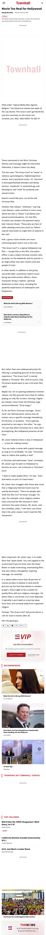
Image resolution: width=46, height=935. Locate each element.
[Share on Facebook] (12, 625)
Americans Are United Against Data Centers (19, 917)
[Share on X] (3, 625)
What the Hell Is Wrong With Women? (17, 696)
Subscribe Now (33, 655)
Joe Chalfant (7, 735)
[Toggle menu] (4, 3)
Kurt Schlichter (8, 699)
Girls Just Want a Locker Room (16, 849)
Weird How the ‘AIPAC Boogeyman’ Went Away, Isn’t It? (20, 823)
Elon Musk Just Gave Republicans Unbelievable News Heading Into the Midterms (21, 731)
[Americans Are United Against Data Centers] (23, 902)
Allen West (6, 769)
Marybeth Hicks (7, 12)
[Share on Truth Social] (8, 625)
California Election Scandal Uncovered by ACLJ (21, 839)
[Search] (42, 3)
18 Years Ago (8, 766)
